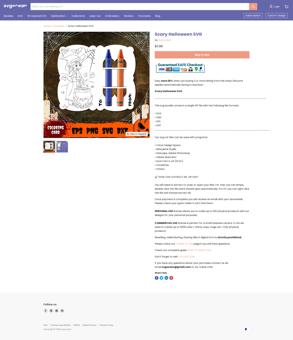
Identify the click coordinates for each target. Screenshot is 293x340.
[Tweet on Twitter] (161, 278)
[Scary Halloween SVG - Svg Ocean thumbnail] (49, 147)
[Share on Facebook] (156, 278)
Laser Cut (95, 16)
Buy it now (202, 55)
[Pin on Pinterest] (171, 278)
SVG (20, 16)
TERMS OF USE (184, 244)
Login (277, 6)
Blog (157, 16)
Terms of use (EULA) (61, 325)
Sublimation (58, 16)
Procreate (144, 16)
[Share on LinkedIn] (166, 278)
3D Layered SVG (36, 16)
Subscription (253, 15)
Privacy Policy (106, 325)
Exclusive (59, 26)
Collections (78, 16)
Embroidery (112, 16)
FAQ (45, 325)
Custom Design (277, 15)
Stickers (129, 16)
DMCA (77, 325)
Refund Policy (89, 325)
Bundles (8, 16)
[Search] (253, 6)
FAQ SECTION (186, 256)
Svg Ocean (164, 40)
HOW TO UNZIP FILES (199, 250)
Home (47, 26)
